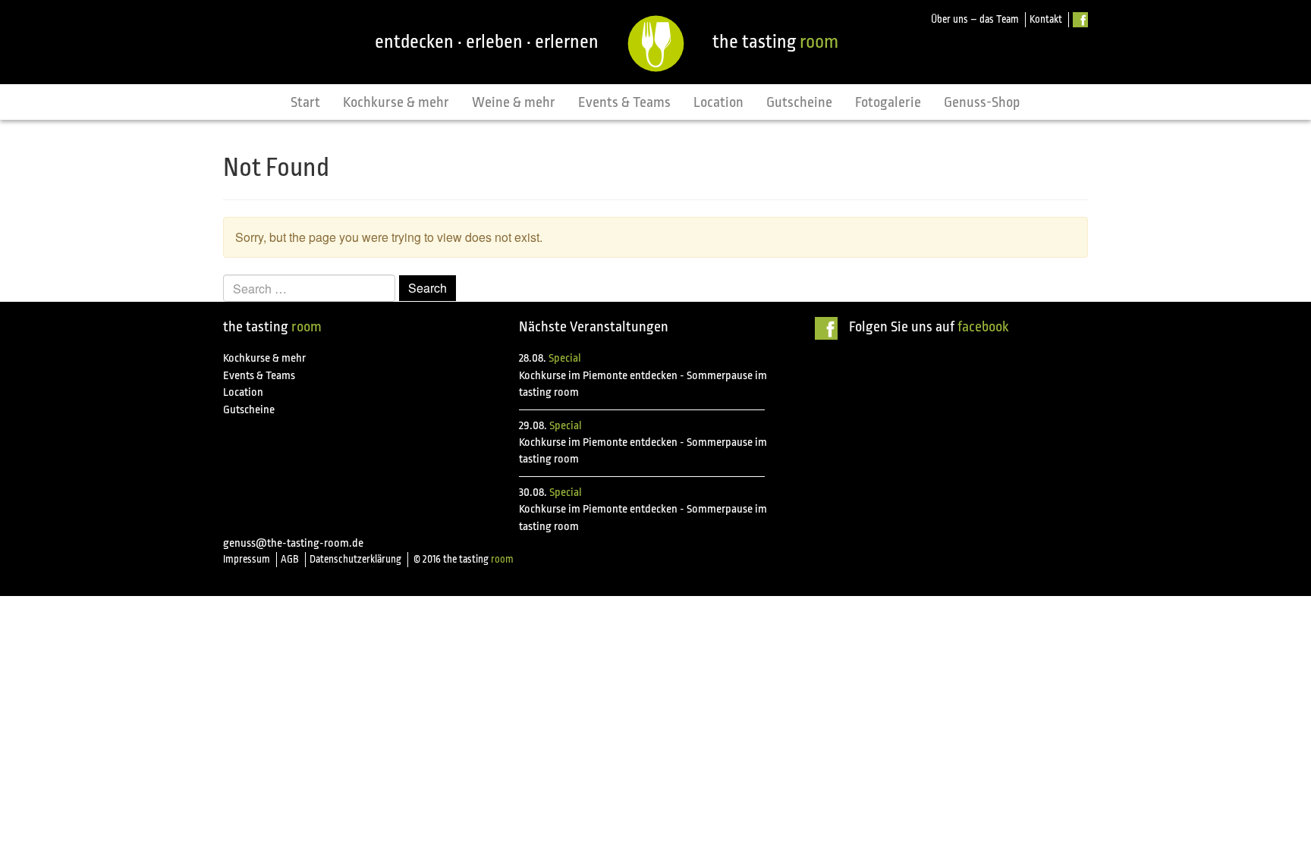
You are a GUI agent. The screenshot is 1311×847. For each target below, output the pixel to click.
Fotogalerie (888, 102)
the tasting (775, 41)
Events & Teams (624, 102)
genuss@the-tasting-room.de (293, 543)
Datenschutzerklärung (355, 559)
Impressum (246, 559)
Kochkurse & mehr (396, 102)
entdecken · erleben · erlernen (487, 41)
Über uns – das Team (975, 19)
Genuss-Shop (982, 102)
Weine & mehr (513, 102)
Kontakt (1046, 19)
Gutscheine (799, 102)
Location (718, 102)
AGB (290, 559)
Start (305, 102)
